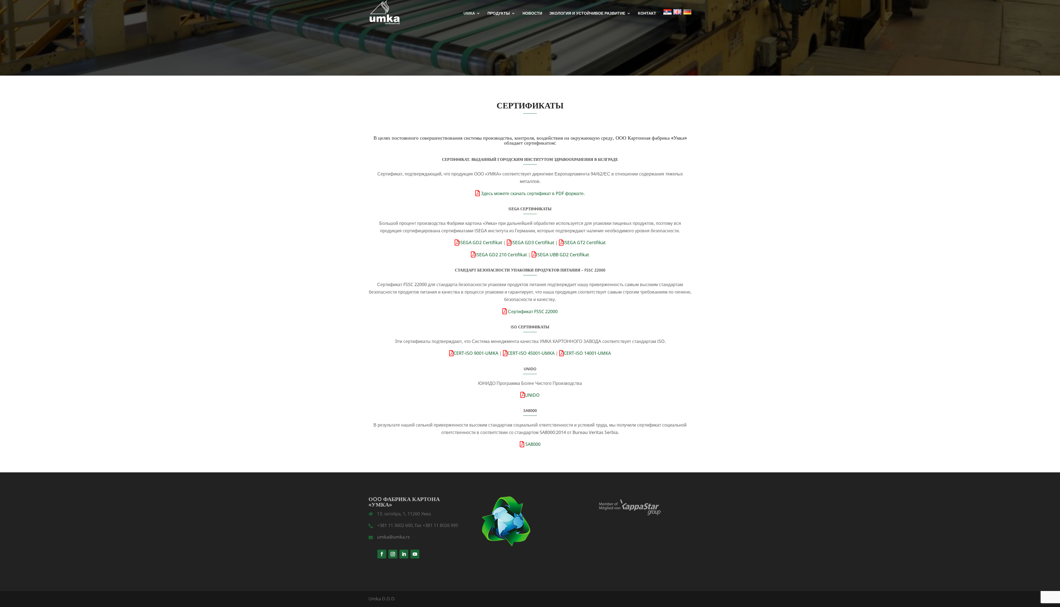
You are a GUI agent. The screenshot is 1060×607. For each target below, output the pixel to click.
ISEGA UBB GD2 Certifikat (562, 255)
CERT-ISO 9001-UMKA (476, 353)
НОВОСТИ (532, 13)
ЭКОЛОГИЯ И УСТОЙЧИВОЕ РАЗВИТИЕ (587, 13)
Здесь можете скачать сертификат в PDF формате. (532, 193)
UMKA (469, 13)
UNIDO (532, 395)
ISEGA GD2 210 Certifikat (501, 255)
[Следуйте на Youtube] (414, 554)
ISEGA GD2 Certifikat (480, 242)
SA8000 (532, 444)
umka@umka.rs (393, 537)
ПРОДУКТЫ (498, 13)
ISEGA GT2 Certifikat (584, 242)
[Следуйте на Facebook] (381, 554)
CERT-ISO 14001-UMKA (587, 353)
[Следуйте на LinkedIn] (403, 554)
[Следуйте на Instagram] (392, 554)
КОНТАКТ (647, 13)
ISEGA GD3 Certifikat (532, 242)
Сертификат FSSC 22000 (532, 311)
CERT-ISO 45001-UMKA (531, 353)
